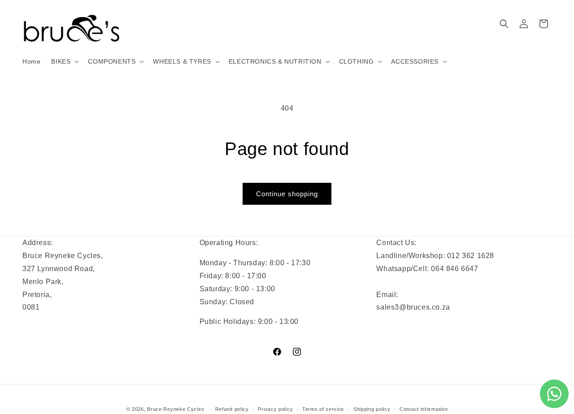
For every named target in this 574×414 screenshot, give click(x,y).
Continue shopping (287, 194)
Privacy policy (275, 409)
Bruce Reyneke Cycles (175, 409)
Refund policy (232, 409)
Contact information (424, 409)
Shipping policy (372, 409)
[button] (64, 61)
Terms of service (323, 409)
